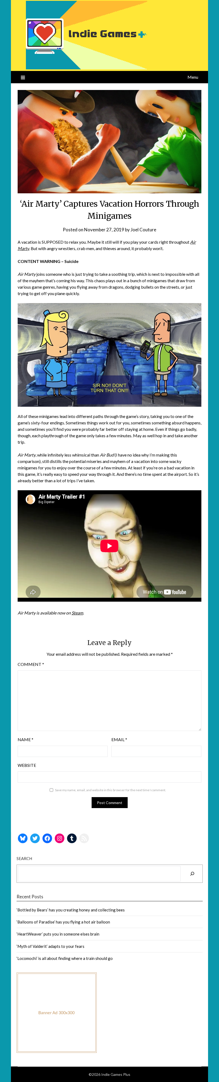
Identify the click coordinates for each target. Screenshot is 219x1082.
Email (119, 739)
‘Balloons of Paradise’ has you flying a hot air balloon (63, 921)
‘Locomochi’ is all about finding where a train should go (65, 958)
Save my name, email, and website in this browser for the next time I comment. (110, 790)
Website (27, 765)
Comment (31, 664)
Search (24, 858)
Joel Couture (143, 229)
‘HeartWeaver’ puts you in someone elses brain (58, 934)
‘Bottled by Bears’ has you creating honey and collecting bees (71, 909)
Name (25, 739)
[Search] (192, 873)
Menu (192, 77)
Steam (77, 612)
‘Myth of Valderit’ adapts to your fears (50, 946)
